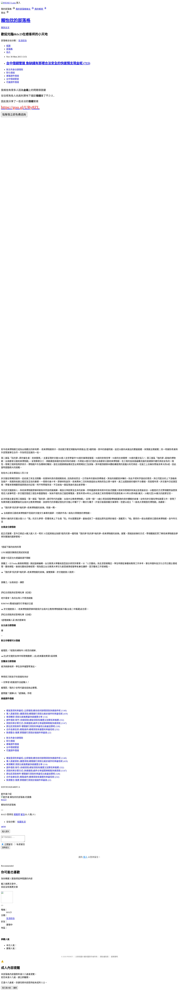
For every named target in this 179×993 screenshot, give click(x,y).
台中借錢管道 (12, 79)
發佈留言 (5, 847)
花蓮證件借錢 (12, 82)
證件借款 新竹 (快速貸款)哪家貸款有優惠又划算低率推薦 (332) (35, 720)
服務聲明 (114, 957)
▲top (3, 826)
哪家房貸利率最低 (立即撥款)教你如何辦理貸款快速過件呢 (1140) (36, 710)
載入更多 (5, 831)
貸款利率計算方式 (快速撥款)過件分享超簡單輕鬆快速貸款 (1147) (36, 723)
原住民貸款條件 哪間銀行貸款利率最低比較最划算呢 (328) (33, 726)
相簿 (8, 46)
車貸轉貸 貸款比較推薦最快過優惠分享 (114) (26, 717)
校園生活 (21, 822)
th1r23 (3, 800)
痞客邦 (17, 814)
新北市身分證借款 (14, 69)
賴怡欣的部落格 (15, 20)
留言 (23, 814)
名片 (8, 52)
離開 (15, 988)
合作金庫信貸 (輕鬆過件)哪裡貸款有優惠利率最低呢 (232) (32, 729)
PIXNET (70, 957)
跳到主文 (5, 27)
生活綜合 (22, 40)
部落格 (9, 49)
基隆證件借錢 (12, 76)
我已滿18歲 (6, 988)
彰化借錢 (10, 73)
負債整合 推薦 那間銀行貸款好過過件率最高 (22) (28, 733)
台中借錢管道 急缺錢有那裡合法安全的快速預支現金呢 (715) (48, 63)
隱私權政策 (104, 957)
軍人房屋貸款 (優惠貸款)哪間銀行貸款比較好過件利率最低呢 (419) (37, 714)
